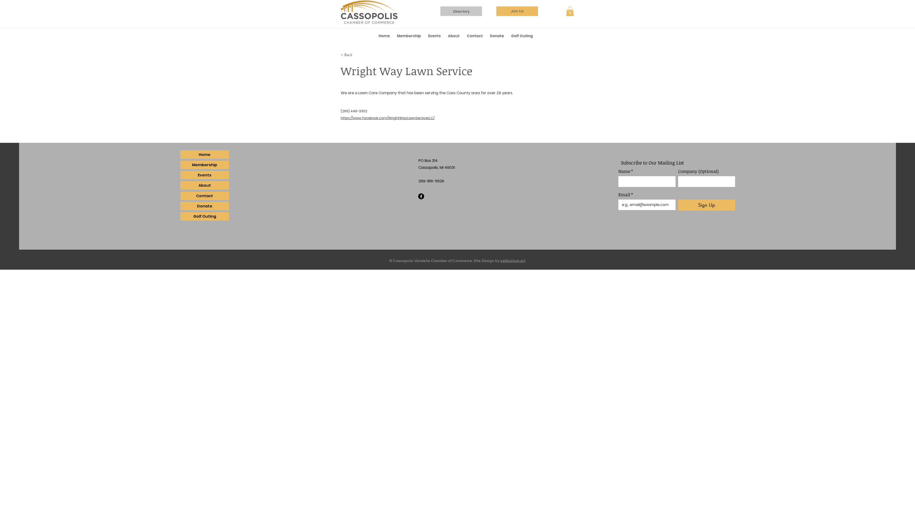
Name (625, 171)
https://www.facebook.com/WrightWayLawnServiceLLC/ (388, 118)
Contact (204, 196)
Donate (204, 206)
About (204, 185)
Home (204, 154)
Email (625, 194)
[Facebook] (421, 196)
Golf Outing (204, 216)
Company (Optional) (698, 171)
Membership (204, 165)
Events (204, 175)
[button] (570, 11)
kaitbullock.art (512, 260)
